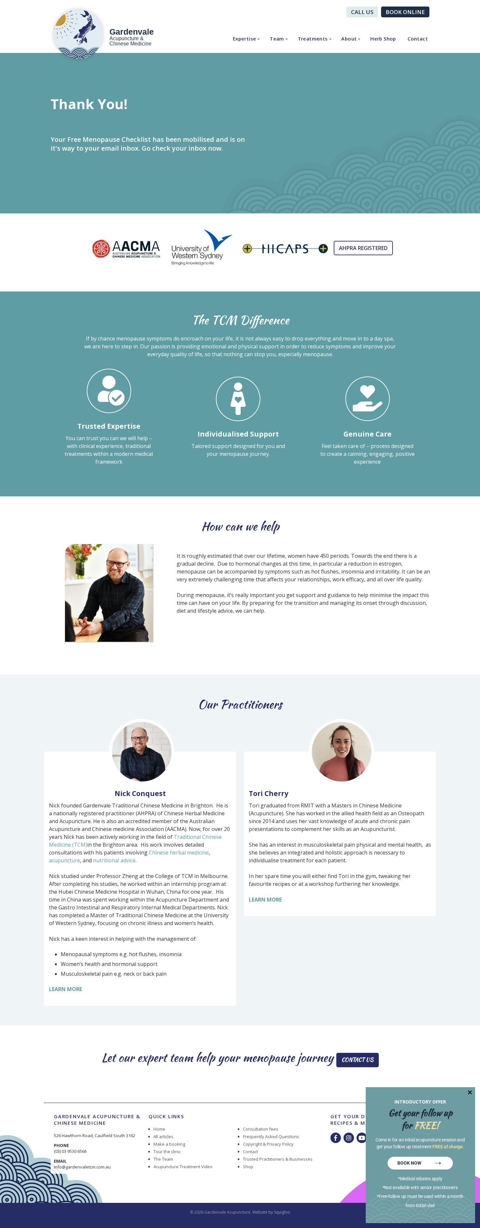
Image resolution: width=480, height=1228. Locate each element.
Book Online (405, 12)
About (349, 38)
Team (277, 38)
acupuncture (64, 860)
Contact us (358, 1060)
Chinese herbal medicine (179, 852)
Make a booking (169, 1144)
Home (159, 1129)
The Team (163, 1159)
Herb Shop (383, 38)
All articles (163, 1136)
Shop (248, 1167)
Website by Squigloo (271, 1212)
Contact (418, 38)
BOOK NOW (420, 1162)
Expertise (244, 38)
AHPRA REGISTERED (363, 248)
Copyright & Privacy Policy (268, 1144)
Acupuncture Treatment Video (183, 1167)
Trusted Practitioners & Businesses (277, 1159)
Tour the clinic (167, 1151)
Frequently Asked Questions (271, 1136)
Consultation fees (260, 1129)
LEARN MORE (65, 989)
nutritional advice (114, 860)
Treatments (313, 38)
